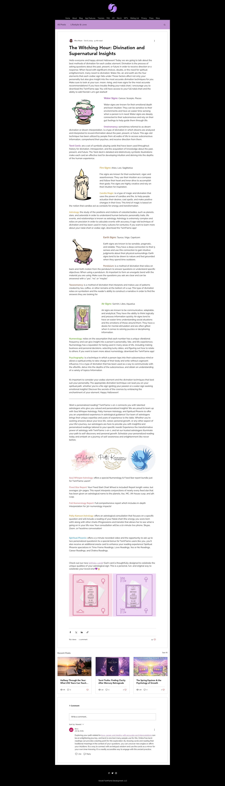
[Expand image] (83, 459)
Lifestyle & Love (79, 24)
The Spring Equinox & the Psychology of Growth (148, 681)
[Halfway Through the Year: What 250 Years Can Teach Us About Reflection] (74, 666)
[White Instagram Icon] (116, 773)
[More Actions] (154, 729)
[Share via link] (87, 632)
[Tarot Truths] (112, 666)
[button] (164, 25)
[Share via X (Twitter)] (76, 632)
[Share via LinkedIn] (82, 632)
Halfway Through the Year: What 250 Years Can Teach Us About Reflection (73, 681)
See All (165, 653)
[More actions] (154, 40)
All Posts (61, 24)
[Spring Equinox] (150, 666)
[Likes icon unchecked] (76, 754)
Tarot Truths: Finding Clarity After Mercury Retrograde (111, 681)
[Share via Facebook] (70, 632)
